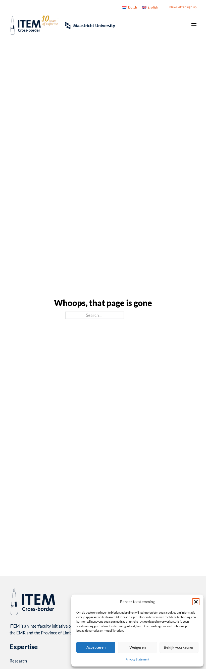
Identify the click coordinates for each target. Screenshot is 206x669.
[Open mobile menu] (193, 25)
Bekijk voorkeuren (179, 647)
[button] (195, 601)
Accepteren (96, 647)
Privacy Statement (137, 659)
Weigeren (137, 647)
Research (18, 660)
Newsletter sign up (182, 7)
